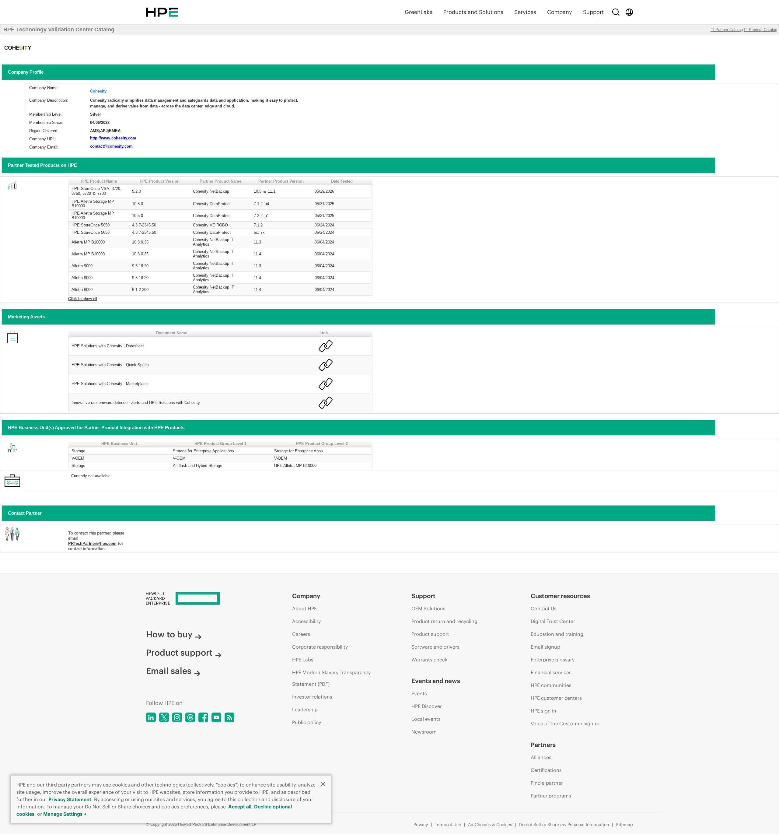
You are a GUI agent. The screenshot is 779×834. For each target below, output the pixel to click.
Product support (179, 652)
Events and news (435, 681)
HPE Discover (426, 706)
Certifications (546, 770)
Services (525, 12)
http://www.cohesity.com (113, 138)
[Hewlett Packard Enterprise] (162, 12)
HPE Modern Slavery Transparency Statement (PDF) (331, 678)
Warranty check (429, 660)
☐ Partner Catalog (727, 29)
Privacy (421, 824)
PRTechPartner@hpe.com (92, 543)
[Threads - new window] (190, 717)
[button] (322, 784)
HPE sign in (543, 711)
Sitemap (624, 824)
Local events (426, 719)
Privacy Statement (69, 799)
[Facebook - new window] (203, 717)
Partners (543, 744)
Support (593, 12)
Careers (301, 634)
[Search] (616, 12)
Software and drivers (435, 647)
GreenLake (418, 12)
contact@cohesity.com (111, 146)
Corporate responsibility (320, 647)
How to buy (169, 634)
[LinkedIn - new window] (151, 717)
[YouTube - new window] (216, 717)
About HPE (304, 608)
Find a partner (547, 783)
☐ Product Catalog (760, 29)
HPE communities (551, 685)
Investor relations (312, 697)
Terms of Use (448, 824)
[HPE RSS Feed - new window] (229, 717)
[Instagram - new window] (177, 717)
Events (419, 693)
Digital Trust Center (553, 621)
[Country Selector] (629, 12)
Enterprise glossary (553, 660)
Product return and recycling (444, 621)
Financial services (551, 672)
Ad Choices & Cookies (490, 824)
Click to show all (82, 298)
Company (559, 12)
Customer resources (560, 596)
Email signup (545, 647)
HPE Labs (302, 660)
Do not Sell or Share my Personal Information (564, 824)
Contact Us (544, 608)
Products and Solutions (473, 12)
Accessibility (306, 621)
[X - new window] (164, 717)
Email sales (168, 670)
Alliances (541, 757)
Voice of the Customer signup (565, 723)
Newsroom (424, 732)
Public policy (306, 722)
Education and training (557, 634)
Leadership (305, 709)
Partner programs (551, 796)
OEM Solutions (428, 608)
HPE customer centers (556, 698)
